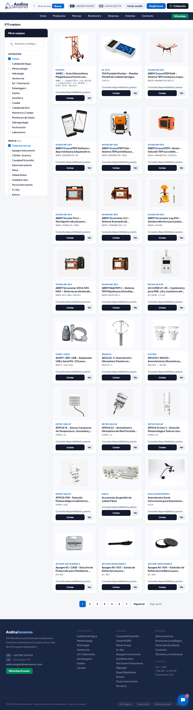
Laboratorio (18, 132)
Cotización (179, 6)
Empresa (113, 15)
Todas (14, 58)
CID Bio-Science (21, 155)
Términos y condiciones (169, 654)
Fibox (15, 170)
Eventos (130, 15)
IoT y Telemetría (86, 654)
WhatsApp (180, 16)
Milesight (121, 667)
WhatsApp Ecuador (19, 671)
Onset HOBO (124, 640)
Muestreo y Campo (22, 112)
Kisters (16, 194)
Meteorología (20, 68)
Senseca (121, 685)
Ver (89, 98)
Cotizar (70, 98)
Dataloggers (19, 88)
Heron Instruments (22, 184)
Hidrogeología (20, 122)
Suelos (16, 93)
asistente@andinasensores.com (24, 664)
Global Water (19, 174)
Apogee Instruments (23, 150)
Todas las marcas (20, 145)
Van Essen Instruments (129, 663)
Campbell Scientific (23, 160)
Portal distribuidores (167, 645)
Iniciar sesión (135, 6)
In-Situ (16, 189)
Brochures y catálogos (168, 640)
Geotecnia (18, 78)
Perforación (19, 127)
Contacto (147, 15)
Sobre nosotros (164, 636)
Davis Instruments (22, 165)
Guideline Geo (20, 179)
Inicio (43, 15)
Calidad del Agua (21, 63)
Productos (59, 15)
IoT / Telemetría (20, 83)
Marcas (76, 15)
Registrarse (156, 6)
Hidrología (18, 73)
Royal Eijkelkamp (126, 672)
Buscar (58, 6)
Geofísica (17, 97)
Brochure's (94, 15)
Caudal (16, 102)
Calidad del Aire (21, 107)
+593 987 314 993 (82, 6)
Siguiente (139, 603)
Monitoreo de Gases (23, 117)
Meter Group (123, 645)
